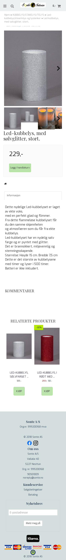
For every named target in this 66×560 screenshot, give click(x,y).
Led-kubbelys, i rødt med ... (47, 374)
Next (56, 68)
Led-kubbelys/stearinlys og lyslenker (28, 16)
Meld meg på (33, 523)
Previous (9, 68)
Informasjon (13, 195)
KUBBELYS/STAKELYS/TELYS (28, 15)
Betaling (33, 494)
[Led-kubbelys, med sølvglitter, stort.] (33, 68)
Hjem (7, 15)
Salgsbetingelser (33, 489)
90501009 (33, 474)
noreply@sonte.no (33, 477)
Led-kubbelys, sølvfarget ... (19, 374)
